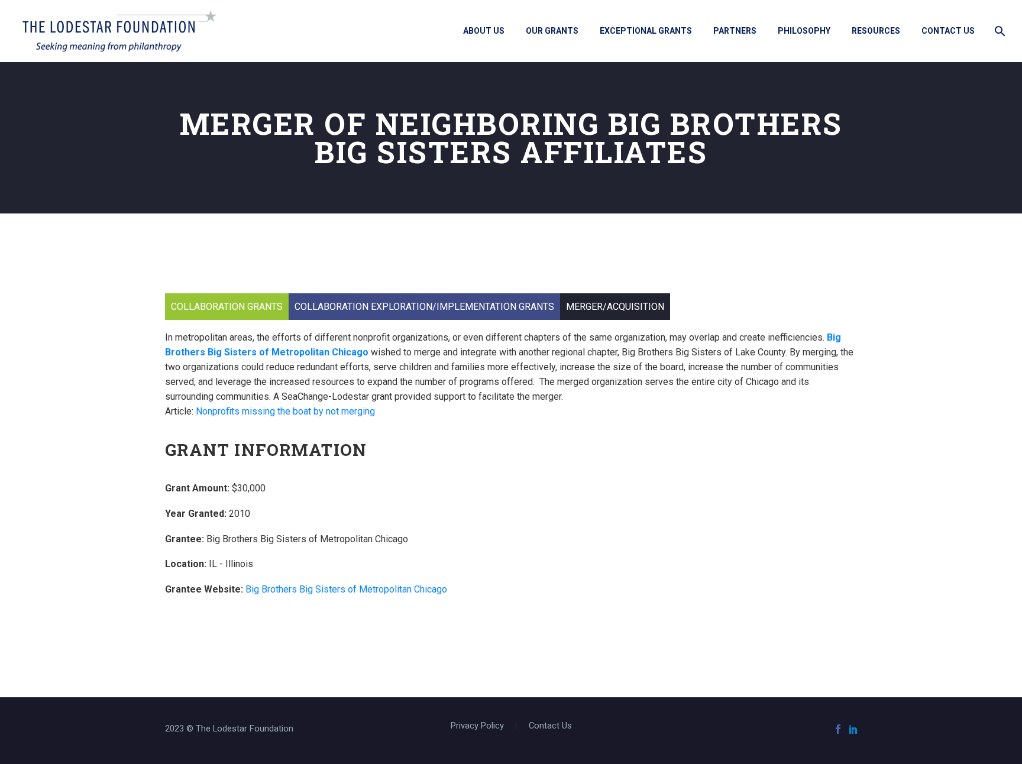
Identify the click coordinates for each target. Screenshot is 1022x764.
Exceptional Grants (646, 30)
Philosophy (804, 30)
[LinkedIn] (853, 729)
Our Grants (552, 30)
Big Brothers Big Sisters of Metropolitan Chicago (346, 589)
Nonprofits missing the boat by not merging (285, 411)
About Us (483, 30)
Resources (876, 30)
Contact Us (948, 30)
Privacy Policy (477, 725)
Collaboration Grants (227, 306)
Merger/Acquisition (615, 306)
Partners (734, 30)
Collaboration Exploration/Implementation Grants (424, 306)
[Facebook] (838, 729)
